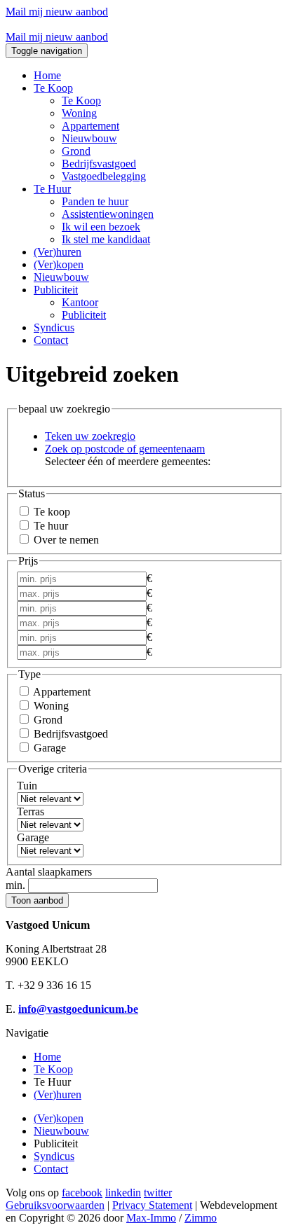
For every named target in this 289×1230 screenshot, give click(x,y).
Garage (48, 748)
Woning (79, 113)
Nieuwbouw (89, 138)
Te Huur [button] (52, 189)
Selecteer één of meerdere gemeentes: (127, 461)
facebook (82, 1192)
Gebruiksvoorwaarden (55, 1205)
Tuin (27, 786)
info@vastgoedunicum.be (78, 1009)
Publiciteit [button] (56, 290)
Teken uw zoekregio (90, 436)
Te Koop (81, 100)
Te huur (49, 526)
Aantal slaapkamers (49, 872)
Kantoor (80, 302)
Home (47, 75)
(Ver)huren (57, 252)
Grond (76, 151)
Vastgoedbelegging (104, 176)
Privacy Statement (152, 1205)
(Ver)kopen (58, 264)
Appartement (90, 126)
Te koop (50, 512)
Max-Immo (151, 1218)
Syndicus (54, 327)
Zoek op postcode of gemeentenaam (125, 449)
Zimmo (200, 1218)
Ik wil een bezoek (101, 227)
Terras (30, 811)
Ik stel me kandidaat (106, 239)
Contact (51, 340)
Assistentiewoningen (108, 214)
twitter (158, 1192)
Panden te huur (95, 201)
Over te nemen (65, 540)
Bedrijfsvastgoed (99, 164)
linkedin (123, 1192)
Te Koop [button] (53, 88)
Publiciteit (84, 315)
